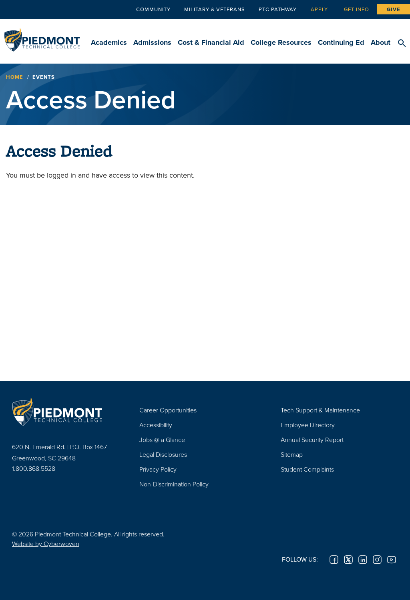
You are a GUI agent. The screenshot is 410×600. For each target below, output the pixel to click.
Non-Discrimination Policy (174, 484)
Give (393, 9)
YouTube (391, 559)
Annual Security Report (312, 439)
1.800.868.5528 (33, 468)
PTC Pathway (278, 9)
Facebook (334, 559)
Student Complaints (307, 469)
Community (153, 9)
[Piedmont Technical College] (63, 411)
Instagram (377, 559)
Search (402, 43)
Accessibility (155, 424)
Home (14, 77)
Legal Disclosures (163, 454)
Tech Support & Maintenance (320, 410)
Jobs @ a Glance (162, 439)
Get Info (356, 9)
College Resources (281, 42)
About (380, 42)
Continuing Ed (341, 42)
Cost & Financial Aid (211, 42)
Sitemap (292, 454)
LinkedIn (362, 559)
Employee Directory (308, 424)
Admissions (152, 42)
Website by (45, 543)
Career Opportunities (168, 410)
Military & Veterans (214, 9)
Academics (109, 42)
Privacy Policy (158, 469)
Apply (319, 9)
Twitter (348, 559)
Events (43, 77)
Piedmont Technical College (42, 36)
